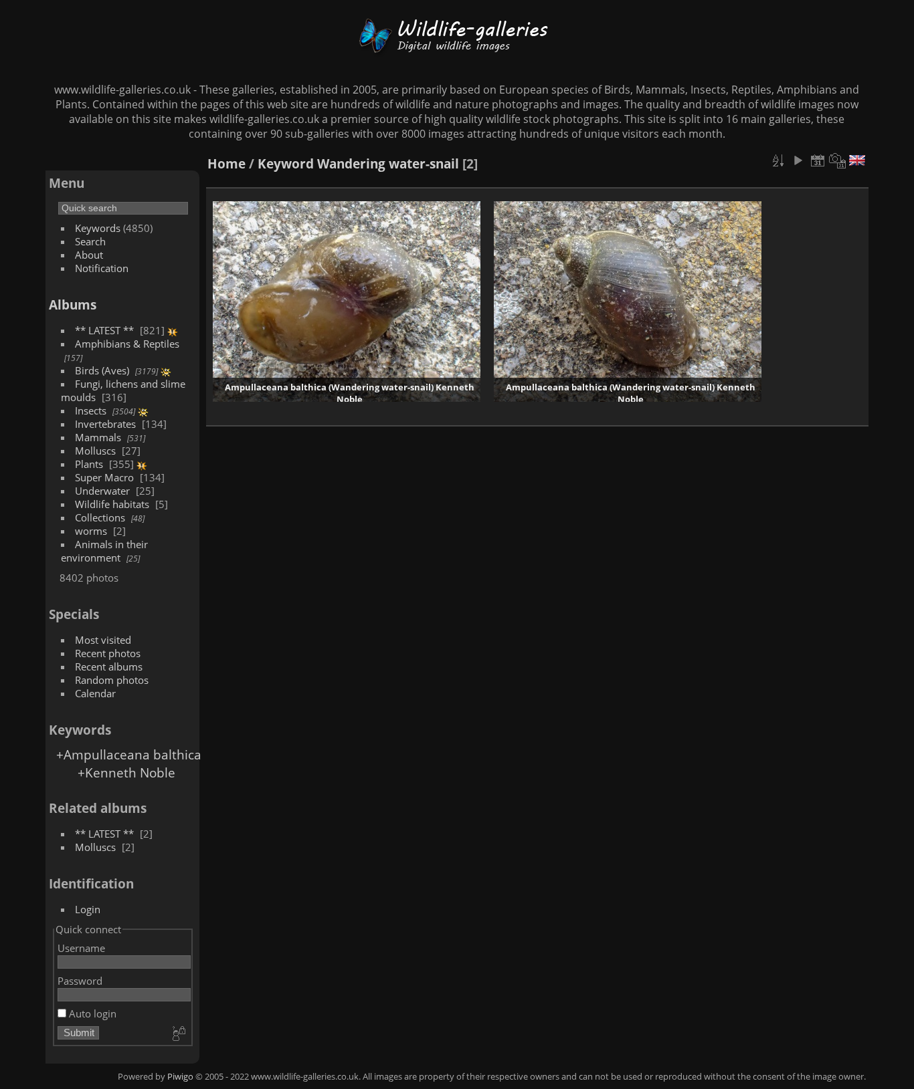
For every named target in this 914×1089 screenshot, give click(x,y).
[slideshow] (797, 160)
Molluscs (95, 450)
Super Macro (104, 477)
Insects (90, 410)
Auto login (91, 1013)
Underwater (102, 490)
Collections (100, 517)
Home (226, 163)
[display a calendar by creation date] (837, 160)
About (89, 254)
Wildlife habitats (112, 504)
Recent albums (109, 666)
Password (80, 980)
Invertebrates (105, 424)
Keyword (286, 163)
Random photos (112, 680)
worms (91, 530)
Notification (101, 268)
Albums (72, 304)
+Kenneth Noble (126, 772)
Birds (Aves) (102, 370)
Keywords (97, 228)
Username (81, 948)
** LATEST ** (104, 330)
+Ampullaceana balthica (128, 754)
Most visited (103, 639)
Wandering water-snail (388, 163)
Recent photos (108, 653)
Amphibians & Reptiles (127, 343)
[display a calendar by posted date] (817, 160)
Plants (89, 464)
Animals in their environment (104, 550)
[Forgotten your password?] (178, 1034)
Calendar (95, 693)
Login (87, 909)
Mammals (98, 437)
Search (90, 241)
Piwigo (180, 1076)
